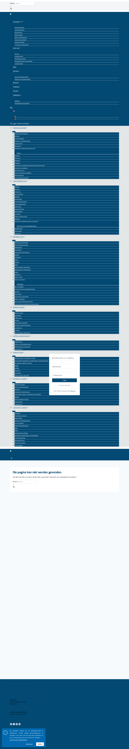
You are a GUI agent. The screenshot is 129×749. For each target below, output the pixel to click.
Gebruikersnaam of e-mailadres (63, 358)
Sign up (73, 391)
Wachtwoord (56, 367)
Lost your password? (64, 385)
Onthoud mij (57, 375)
